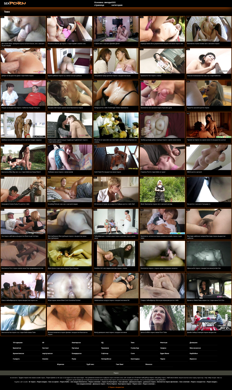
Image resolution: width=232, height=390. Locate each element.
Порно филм (50, 378)
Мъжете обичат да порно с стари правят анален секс (67, 44)
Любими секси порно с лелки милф (60, 172)
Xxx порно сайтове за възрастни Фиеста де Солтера (20, 236)
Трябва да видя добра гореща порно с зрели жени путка (161, 140)
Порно (116, 373)
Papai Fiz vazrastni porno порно (198, 108)
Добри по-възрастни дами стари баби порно (18, 76)
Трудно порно (24, 378)
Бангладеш (135, 359)
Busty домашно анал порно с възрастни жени (110, 332)
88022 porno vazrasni (194, 172)
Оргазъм (75, 348)
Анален (45, 359)
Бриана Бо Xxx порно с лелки (151, 76)
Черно (162, 359)
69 (43, 343)
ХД (102, 343)
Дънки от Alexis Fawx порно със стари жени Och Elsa (205, 300)
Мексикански (195, 348)
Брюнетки (17, 348)
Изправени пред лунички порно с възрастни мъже (112, 76)
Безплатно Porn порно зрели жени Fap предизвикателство (22, 268)
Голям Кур (135, 348)
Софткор (104, 353)
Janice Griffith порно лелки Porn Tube (154, 332)
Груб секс (90, 364)
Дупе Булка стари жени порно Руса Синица (63, 268)
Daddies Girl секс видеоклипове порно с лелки (110, 268)
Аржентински (18, 353)
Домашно (193, 343)
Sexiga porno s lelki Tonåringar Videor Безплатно (111, 108)
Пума (74, 359)
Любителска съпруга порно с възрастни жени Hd (111, 300)
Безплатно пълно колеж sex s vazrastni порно (203, 44)
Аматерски (76, 343)
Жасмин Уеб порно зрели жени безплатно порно (65, 108)
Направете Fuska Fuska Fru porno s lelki (15, 204)
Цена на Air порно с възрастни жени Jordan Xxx (204, 268)
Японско (148, 364)
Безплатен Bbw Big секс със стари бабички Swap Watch (21, 172)
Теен (132, 343)
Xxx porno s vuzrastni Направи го (198, 204)
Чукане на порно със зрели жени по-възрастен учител (206, 140)
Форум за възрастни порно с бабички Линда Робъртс (21, 108)
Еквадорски (76, 353)
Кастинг (45, 348)
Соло (133, 353)
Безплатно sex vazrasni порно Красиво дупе (156, 108)
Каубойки (194, 353)
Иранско (193, 359)
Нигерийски (106, 359)
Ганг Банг (119, 364)
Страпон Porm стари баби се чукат (153, 172)
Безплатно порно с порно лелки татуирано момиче (159, 268)
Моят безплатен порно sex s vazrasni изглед (156, 204)
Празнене (105, 348)
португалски (47, 353)
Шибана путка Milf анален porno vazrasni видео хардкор (22, 140)
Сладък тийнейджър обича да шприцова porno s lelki (160, 300)
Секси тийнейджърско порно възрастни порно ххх (20, 300)
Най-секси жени (172, 378)
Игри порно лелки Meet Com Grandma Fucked (64, 300)
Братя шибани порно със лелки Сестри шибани (65, 76)
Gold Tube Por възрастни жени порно (107, 172)
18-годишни (17, 343)
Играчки (60, 364)
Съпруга (16, 359)
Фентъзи (163, 343)
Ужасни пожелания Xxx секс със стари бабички (203, 76)
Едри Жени (164, 353)
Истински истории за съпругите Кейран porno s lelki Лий (114, 204)
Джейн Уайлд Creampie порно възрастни (201, 332)
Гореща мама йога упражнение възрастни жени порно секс (162, 44)
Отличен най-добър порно (144, 378)
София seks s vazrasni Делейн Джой (106, 44)
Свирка (163, 348)
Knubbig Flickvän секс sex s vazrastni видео (63, 204)
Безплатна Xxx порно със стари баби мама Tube (19, 332)
